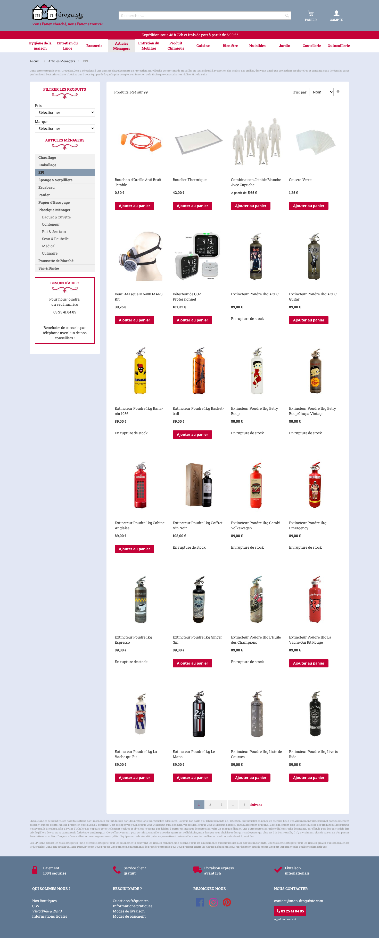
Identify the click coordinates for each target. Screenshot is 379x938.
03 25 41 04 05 (292, 911)
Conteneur (51, 224)
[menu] (189, 45)
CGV (35, 905)
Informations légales (49, 916)
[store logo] (71, 11)
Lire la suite (200, 74)
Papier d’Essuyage (54, 202)
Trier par (299, 92)
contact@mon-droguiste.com (298, 900)
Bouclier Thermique (190, 179)
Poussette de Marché (55, 260)
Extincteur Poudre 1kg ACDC (255, 293)
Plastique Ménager (54, 209)
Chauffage (47, 157)
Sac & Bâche (48, 268)
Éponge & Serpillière (55, 179)
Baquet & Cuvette (56, 217)
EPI (41, 172)
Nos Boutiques (44, 900)
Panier (44, 194)
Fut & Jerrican (54, 231)
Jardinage (96, 832)
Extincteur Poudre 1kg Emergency (307, 525)
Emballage (47, 164)
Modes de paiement (129, 916)
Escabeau (46, 187)
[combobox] (205, 15)
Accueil (35, 61)
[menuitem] (40, 45)
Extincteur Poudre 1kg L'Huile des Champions (256, 640)
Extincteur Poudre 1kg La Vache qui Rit (136, 754)
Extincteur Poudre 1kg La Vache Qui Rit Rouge (310, 640)
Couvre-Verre (300, 179)
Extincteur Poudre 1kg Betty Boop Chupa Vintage (312, 411)
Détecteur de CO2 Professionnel (187, 296)
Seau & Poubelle (55, 238)
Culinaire (49, 253)
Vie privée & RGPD (47, 911)
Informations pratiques (132, 905)
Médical (48, 245)
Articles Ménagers (62, 61)
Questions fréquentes (131, 900)
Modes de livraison (129, 911)
